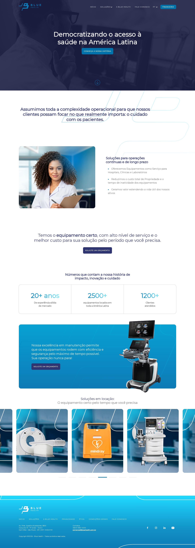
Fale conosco (142, 7)
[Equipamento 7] (153, 441)
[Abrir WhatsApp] (188, 541)
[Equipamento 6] (97, 441)
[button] (62, 477)
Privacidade (68, 519)
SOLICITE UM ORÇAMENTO (97, 250)
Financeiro (168, 7)
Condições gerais (98, 519)
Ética (82, 519)
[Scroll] (97, 82)
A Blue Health (123, 7)
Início (93, 7)
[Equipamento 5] (42, 441)
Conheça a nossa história (97, 51)
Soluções (105, 7)
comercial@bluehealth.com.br (84, 530)
